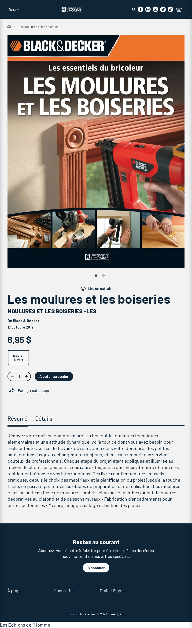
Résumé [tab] (17, 418)
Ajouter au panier (53, 376)
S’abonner (96, 567)
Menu (11, 9)
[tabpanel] (96, 470)
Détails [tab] (43, 418)
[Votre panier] (179, 10)
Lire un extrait (100, 288)
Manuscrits (64, 590)
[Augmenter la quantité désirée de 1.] (26, 376)
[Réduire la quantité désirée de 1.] (11, 376)
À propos (15, 590)
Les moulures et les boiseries (39, 27)
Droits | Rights (112, 590)
